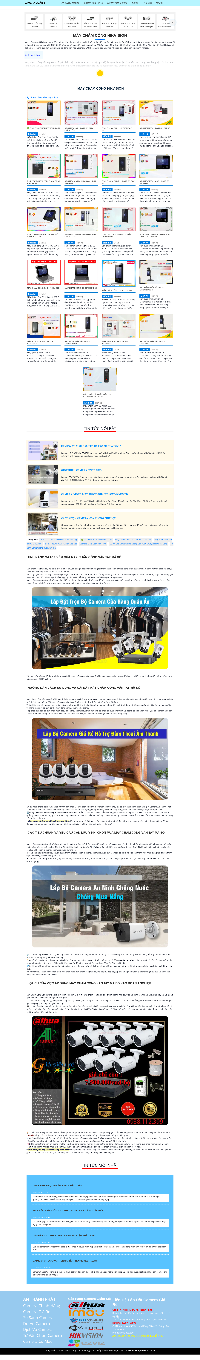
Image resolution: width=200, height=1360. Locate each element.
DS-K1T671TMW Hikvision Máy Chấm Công (116, 235)
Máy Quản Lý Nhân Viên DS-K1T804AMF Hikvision (97, 395)
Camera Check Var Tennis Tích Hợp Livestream (65, 1260)
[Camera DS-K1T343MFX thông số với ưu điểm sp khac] (156, 165)
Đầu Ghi (135, 3)
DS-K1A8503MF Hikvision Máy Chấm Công (78, 129)
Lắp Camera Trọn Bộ (70, 3)
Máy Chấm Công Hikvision (100, 35)
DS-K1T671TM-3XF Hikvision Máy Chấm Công (80, 235)
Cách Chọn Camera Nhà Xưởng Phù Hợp (88, 518)
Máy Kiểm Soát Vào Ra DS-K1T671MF (40, 342)
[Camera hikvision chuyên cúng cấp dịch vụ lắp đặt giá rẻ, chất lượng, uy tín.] (86, 1335)
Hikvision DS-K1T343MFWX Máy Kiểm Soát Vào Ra (154, 235)
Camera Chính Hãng (93, 3)
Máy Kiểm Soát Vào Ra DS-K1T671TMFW (77, 342)
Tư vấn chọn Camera (42, 1335)
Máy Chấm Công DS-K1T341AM (117, 290)
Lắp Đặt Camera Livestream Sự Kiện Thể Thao (64, 1235)
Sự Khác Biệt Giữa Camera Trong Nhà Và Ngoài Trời (68, 1210)
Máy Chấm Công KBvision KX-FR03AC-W (133, 539)
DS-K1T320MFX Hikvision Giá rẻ (154, 128)
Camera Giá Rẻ (36, 1311)
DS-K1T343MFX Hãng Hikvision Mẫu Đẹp (154, 182)
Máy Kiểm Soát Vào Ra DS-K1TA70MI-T (152, 342)
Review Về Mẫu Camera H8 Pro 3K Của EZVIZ (91, 446)
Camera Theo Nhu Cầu (117, 3)
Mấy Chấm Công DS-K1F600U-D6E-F (80, 289)
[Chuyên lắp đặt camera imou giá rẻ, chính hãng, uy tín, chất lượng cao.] (86, 1312)
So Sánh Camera (38, 1317)
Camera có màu (38, 1341)
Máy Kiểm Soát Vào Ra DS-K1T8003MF (115, 342)
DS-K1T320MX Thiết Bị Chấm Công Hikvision (43, 182)
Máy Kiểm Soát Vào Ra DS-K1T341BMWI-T (152, 288)
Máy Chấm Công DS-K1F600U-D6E (43, 288)
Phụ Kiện (148, 3)
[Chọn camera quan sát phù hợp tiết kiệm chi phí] (172, 22)
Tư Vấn (159, 3)
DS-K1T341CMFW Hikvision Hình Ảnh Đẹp (80, 182)
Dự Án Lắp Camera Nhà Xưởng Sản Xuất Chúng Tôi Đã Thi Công (138, 543)
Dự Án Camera (36, 1323)
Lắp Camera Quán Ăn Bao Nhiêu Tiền (57, 1185)
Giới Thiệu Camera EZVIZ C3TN (81, 470)
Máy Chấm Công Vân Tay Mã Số (41, 97)
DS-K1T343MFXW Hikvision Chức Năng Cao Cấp (43, 235)
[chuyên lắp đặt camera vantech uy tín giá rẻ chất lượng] (86, 1327)
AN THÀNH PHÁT (39, 1299)
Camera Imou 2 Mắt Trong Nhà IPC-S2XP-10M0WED (94, 494)
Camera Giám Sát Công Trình (93, 543)
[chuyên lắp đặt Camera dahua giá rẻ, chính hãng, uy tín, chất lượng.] (86, 1305)
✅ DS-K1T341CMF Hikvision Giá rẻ (43, 128)
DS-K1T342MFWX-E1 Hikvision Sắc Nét (118, 182)
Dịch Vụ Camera (38, 1329)
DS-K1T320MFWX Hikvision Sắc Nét (117, 129)
